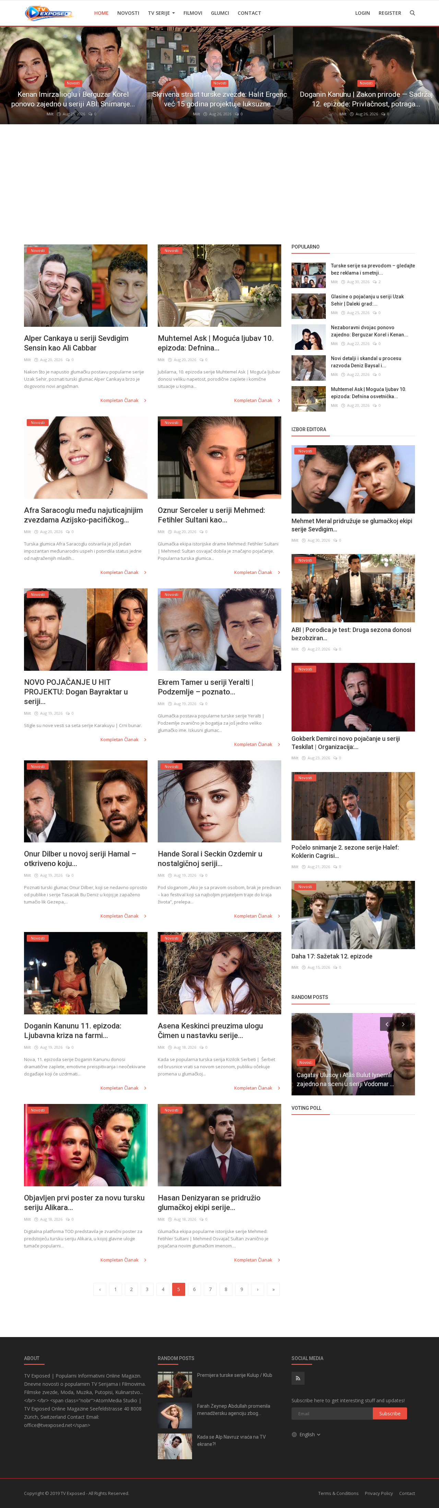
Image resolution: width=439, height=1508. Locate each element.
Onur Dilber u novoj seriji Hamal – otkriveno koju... (80, 859)
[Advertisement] (219, 183)
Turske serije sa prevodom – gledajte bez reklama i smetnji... (373, 269)
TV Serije (159, 13)
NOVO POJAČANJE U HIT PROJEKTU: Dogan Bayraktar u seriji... (76, 692)
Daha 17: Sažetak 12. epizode (332, 956)
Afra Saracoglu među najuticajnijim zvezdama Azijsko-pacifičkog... (83, 515)
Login (362, 13)
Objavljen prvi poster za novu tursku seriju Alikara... (84, 1203)
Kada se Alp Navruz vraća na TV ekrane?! (231, 1440)
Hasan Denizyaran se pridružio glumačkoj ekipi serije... (209, 1203)
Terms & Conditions (338, 1493)
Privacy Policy (379, 1493)
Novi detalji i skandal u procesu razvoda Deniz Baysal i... (366, 362)
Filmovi (192, 13)
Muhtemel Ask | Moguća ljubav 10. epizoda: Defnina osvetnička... (368, 393)
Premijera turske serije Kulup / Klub (234, 1375)
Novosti (128, 13)
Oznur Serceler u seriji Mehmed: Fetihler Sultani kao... (211, 515)
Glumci (220, 13)
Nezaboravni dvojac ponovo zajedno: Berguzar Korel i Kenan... (369, 331)
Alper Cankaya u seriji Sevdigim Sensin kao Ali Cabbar (76, 343)
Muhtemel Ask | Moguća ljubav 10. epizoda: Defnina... (216, 343)
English (307, 1434)
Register (390, 13)
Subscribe (390, 1413)
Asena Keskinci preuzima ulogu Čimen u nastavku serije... (210, 1031)
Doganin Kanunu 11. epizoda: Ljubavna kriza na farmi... (72, 1031)
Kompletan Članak (120, 400)
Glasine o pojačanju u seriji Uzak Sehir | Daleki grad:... (367, 300)
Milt (50, 113)
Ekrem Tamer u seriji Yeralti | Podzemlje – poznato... (205, 687)
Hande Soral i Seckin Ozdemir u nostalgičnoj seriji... (210, 859)
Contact (249, 13)
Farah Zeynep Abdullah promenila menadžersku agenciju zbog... (233, 1409)
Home (101, 13)
